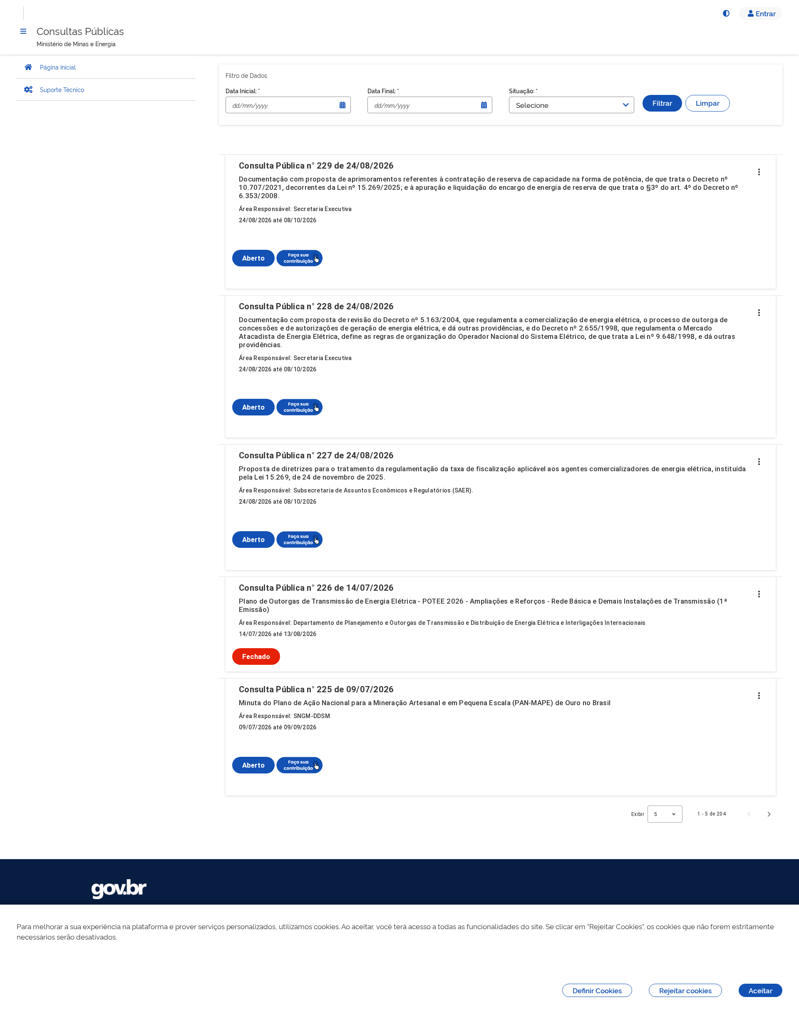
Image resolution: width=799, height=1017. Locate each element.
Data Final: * (383, 90)
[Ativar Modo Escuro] (725, 13)
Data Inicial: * (243, 90)
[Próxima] (769, 814)
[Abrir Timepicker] (342, 105)
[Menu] (23, 31)
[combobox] (665, 814)
